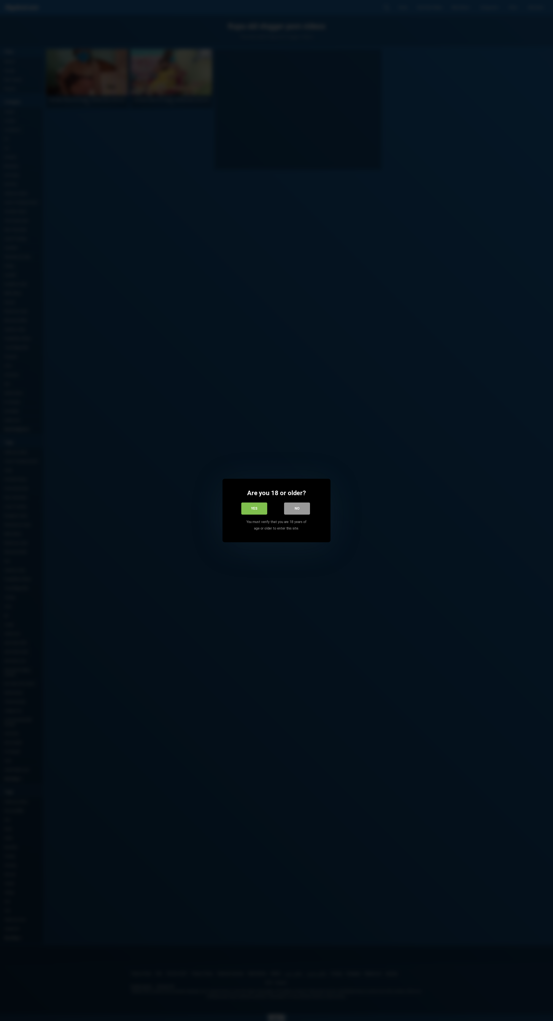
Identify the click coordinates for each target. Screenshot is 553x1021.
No (297, 508)
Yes (254, 508)
